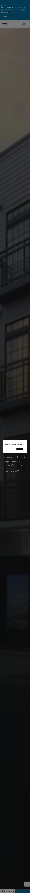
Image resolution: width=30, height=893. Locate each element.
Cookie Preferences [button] (10, 449)
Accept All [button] (19, 449)
